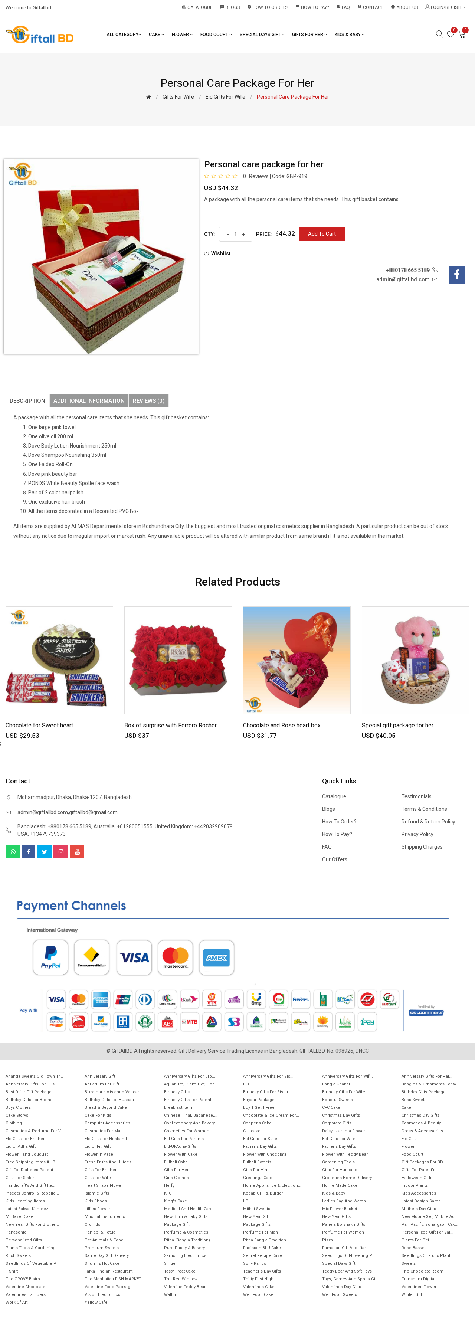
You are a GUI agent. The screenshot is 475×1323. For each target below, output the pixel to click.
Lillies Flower (97, 1209)
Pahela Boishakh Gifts (343, 1224)
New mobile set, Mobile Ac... (430, 1217)
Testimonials (417, 796)
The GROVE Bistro (23, 1279)
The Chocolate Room (422, 1271)
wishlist (220, 253)
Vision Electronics (102, 1295)
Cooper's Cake (257, 1123)
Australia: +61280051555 (123, 826)
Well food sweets (339, 1295)
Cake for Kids (98, 1115)
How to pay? (312, 7)
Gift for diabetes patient (29, 1170)
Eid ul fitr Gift (98, 1146)
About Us (404, 7)
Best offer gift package (29, 1092)
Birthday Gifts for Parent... (189, 1100)
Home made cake (339, 1185)
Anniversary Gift (100, 1076)
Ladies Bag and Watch (344, 1201)
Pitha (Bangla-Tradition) (187, 1240)
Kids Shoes (96, 1201)
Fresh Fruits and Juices (108, 1162)
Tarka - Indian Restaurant (108, 1271)
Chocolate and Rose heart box (282, 725)
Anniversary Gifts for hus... (32, 1084)
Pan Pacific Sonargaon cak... (430, 1224)
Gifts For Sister (20, 1178)
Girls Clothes (176, 1178)
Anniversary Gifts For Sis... (268, 1076)
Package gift (176, 1224)
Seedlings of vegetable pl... (33, 1263)
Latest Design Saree (421, 1201)
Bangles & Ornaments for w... (431, 1084)
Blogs (230, 7)
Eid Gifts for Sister (261, 1139)
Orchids (92, 1224)
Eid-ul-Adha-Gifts (180, 1146)
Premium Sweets (102, 1248)
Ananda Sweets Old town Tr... (34, 1076)
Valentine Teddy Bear (185, 1287)
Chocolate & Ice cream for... (271, 1115)
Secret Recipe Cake (262, 1256)
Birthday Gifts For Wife (343, 1092)
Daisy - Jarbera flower (343, 1131)
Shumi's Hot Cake (102, 1263)
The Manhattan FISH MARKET (113, 1279)
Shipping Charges (422, 846)
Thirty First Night (259, 1279)
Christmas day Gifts (420, 1115)
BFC (246, 1084)
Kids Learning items (25, 1201)
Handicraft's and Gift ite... (30, 1185)
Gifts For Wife (178, 97)
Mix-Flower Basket (339, 1209)
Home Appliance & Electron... (272, 1185)
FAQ (343, 7)
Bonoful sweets (337, 1100)
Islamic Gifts (97, 1193)
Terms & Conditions (424, 809)
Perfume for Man (260, 1232)
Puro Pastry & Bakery (184, 1248)
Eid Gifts (409, 1139)
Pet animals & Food (104, 1240)
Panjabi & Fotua (100, 1232)
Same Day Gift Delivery (107, 1256)
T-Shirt (12, 1271)
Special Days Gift (261, 34)
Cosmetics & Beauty (421, 1123)
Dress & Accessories (422, 1131)
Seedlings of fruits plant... (427, 1256)
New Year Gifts (336, 1217)
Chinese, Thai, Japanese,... (190, 1115)
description (27, 400)
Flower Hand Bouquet (27, 1154)
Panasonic (16, 1232)
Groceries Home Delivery (347, 1178)
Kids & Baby (348, 34)
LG (245, 1201)
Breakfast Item (178, 1108)
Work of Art (16, 1302)
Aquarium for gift (102, 1084)
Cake (155, 34)
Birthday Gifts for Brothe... (31, 1100)
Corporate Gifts (336, 1123)
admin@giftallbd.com (42, 812)
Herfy (169, 1185)
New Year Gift (256, 1217)
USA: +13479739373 (41, 834)
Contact (370, 7)
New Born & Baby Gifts (185, 1217)
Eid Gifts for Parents (184, 1139)
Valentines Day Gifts (341, 1287)
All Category (122, 34)
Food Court (214, 34)
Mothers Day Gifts (419, 1209)
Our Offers (334, 859)
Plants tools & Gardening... (32, 1248)
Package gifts (257, 1224)
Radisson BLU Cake (262, 1248)
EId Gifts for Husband (106, 1139)
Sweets (409, 1263)
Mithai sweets (256, 1209)
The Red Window (180, 1279)
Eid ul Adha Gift (21, 1146)
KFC (167, 1193)
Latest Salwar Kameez (27, 1209)
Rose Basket (414, 1248)
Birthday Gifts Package (424, 1092)
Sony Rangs (254, 1263)
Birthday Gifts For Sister (265, 1092)
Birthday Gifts (177, 1092)
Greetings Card (257, 1178)
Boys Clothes (18, 1108)
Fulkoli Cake (176, 1162)
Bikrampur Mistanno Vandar (112, 1092)
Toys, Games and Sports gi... (350, 1279)
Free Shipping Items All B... (32, 1162)
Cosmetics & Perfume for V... (35, 1131)
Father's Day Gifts (260, 1146)
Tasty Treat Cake (180, 1271)
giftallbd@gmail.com (93, 812)
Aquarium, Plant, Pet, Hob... (191, 1084)
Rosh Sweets (18, 1256)
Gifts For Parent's (418, 1170)
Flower (181, 34)
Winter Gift (412, 1295)
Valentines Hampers (26, 1295)
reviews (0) (149, 400)
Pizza (327, 1240)
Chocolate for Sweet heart (39, 725)
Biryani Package (259, 1100)
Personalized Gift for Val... (427, 1232)
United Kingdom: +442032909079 (194, 826)
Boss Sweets (414, 1100)
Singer (170, 1263)
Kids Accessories (419, 1193)
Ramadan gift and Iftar (344, 1248)
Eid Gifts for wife (225, 97)
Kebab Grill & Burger (263, 1193)
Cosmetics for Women (186, 1131)
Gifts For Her (308, 34)
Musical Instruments (105, 1217)
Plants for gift (415, 1240)
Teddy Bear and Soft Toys (347, 1271)
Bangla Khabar (336, 1084)
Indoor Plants (415, 1185)
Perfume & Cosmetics (186, 1232)
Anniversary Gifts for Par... (427, 1076)
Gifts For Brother (101, 1170)
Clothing (14, 1123)
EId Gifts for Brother (25, 1139)
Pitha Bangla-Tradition (264, 1240)
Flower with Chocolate (265, 1154)
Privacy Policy (417, 834)
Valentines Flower (419, 1287)
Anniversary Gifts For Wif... (347, 1076)
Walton (170, 1295)
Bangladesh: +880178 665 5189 (54, 826)
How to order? (267, 7)
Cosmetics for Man (104, 1131)
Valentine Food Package (109, 1287)
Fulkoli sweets (257, 1162)
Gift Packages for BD (422, 1162)
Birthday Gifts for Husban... (111, 1100)
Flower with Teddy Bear (345, 1154)
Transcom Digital (418, 1279)
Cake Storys (17, 1115)
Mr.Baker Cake (19, 1217)
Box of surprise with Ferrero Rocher (170, 725)
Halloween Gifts (417, 1178)
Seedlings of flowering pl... (349, 1256)
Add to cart (322, 234)
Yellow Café (96, 1302)
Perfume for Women (343, 1232)
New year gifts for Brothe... (32, 1224)
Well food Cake (258, 1295)
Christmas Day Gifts (341, 1115)
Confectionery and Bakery (189, 1123)
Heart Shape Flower (104, 1185)
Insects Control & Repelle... (32, 1193)
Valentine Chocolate (25, 1287)
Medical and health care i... (191, 1209)
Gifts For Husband (339, 1170)
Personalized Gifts (24, 1240)
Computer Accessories (107, 1123)
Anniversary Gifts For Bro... (189, 1076)
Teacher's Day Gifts (262, 1271)
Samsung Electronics (185, 1256)
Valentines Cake (259, 1287)
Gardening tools (338, 1162)
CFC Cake (331, 1108)
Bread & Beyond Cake (106, 1108)
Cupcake (252, 1131)
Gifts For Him (256, 1170)
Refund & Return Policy (428, 821)
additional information (89, 400)
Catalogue (197, 7)
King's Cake (175, 1201)
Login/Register (448, 7)
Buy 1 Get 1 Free (259, 1108)
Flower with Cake (180, 1154)
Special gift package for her (397, 725)
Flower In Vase (99, 1154)
